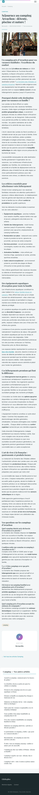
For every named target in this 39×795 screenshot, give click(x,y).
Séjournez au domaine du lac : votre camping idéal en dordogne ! (18, 703)
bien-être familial (8, 352)
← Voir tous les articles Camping (12, 656)
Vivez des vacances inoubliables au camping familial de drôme (18, 720)
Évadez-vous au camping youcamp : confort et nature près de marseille (18, 744)
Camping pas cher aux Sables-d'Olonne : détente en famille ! (19, 750)
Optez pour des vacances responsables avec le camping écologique (18, 709)
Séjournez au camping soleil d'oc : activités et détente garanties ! (18, 727)
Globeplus (6, 779)
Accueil (4, 6)
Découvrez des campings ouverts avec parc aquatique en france (17, 691)
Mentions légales (7, 784)
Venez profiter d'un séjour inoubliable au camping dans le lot (17, 715)
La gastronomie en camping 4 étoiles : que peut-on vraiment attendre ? (19, 732)
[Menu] (35, 1)
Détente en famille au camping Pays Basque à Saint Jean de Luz (18, 697)
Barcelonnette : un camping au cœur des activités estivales (16, 738)
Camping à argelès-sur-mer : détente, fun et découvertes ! (18, 756)
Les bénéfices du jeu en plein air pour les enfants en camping (17, 685)
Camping (10, 6)
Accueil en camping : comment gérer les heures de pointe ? (19, 679)
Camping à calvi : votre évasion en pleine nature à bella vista (19, 762)
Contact (16, 784)
